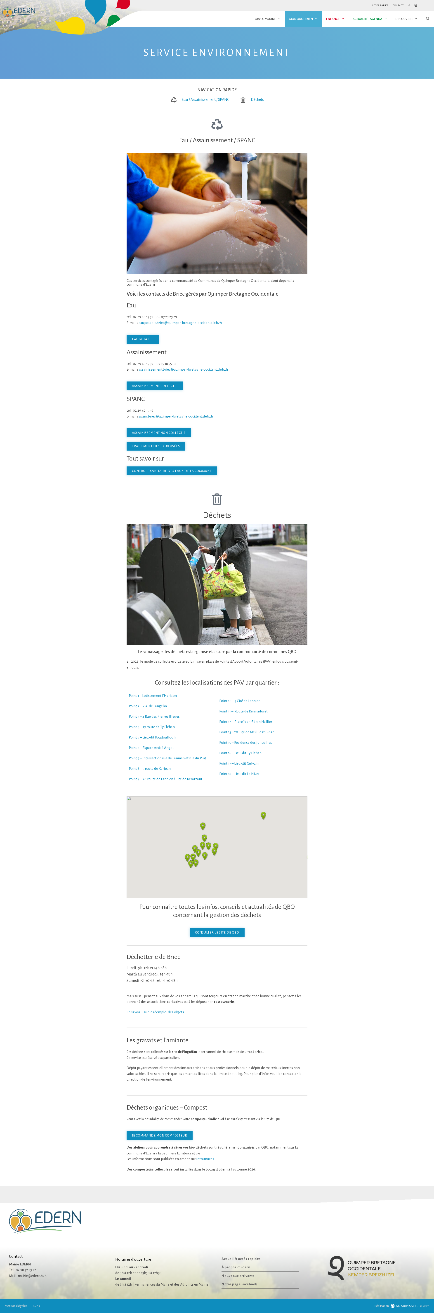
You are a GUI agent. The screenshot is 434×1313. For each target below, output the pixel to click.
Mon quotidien (301, 19)
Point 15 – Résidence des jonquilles (245, 742)
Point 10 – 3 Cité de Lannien (239, 701)
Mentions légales (16, 1306)
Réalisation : (382, 1306)
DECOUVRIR (404, 19)
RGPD (36, 1306)
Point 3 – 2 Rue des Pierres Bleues (154, 716)
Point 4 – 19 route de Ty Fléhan (152, 727)
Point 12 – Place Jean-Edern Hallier (245, 722)
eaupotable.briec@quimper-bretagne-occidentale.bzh (180, 323)
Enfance (333, 19)
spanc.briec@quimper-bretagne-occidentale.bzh (176, 416)
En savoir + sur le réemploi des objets (155, 1012)
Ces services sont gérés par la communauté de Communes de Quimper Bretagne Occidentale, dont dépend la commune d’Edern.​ (210, 282)
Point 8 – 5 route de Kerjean (150, 768)
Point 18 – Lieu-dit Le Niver (239, 774)
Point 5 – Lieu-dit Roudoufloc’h (152, 737)
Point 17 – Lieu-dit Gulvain (239, 763)
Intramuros (205, 1159)
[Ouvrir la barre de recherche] (428, 19)
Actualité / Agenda (367, 19)
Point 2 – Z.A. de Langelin (148, 706)
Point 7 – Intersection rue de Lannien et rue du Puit (167, 758)
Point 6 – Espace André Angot (151, 748)
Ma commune (265, 19)
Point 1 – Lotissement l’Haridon (153, 696)
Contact (398, 5)
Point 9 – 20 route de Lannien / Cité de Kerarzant (165, 779)
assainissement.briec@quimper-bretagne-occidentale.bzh (183, 369)
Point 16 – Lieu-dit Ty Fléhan (240, 753)
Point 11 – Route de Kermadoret (243, 711)
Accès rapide (380, 5)
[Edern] (18, 12)
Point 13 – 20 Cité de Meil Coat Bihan (246, 732)
